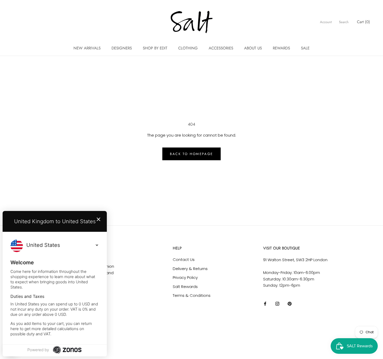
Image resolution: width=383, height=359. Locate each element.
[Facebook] (265, 303)
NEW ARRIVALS (87, 48)
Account (326, 22)
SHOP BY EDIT (155, 48)
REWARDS (281, 48)
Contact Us (184, 259)
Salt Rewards (185, 286)
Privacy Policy (185, 277)
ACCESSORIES (221, 48)
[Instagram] (277, 303)
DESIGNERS (122, 48)
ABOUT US (253, 48)
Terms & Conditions (192, 295)
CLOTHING (188, 48)
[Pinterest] (290, 303)
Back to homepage (191, 153)
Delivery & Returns (190, 268)
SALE (305, 48)
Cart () (363, 22)
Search (344, 22)
